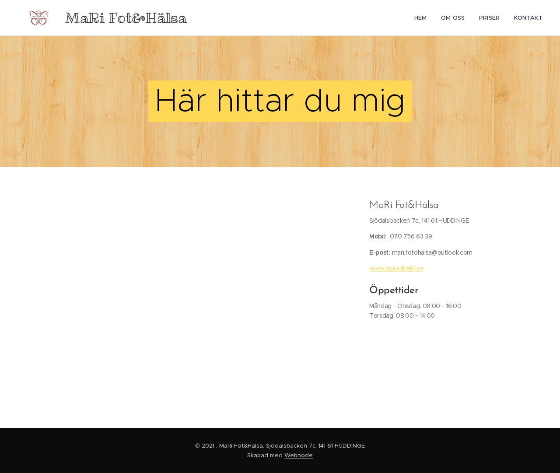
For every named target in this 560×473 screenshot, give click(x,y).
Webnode (298, 455)
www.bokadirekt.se (396, 268)
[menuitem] (423, 18)
